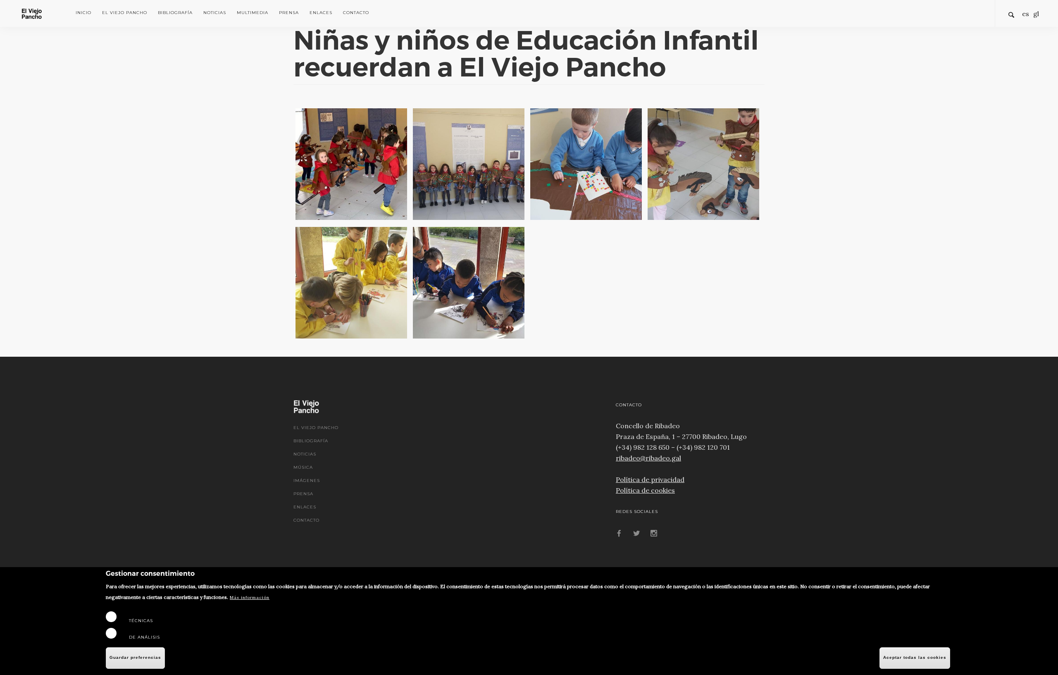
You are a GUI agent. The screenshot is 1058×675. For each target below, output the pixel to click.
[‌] (619, 534)
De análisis (144, 637)
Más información (249, 597)
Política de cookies (645, 490)
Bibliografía (175, 12)
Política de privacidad (650, 479)
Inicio (83, 12)
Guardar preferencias (135, 657)
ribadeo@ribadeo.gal (648, 458)
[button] (351, 164)
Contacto (356, 12)
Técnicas (141, 620)
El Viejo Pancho (124, 12)
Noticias (214, 12)
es (1025, 14)
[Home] (41, 13)
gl (1036, 14)
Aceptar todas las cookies (914, 657)
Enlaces (321, 12)
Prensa (289, 12)
